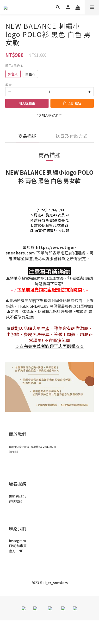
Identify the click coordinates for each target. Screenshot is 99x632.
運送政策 (15, 501)
